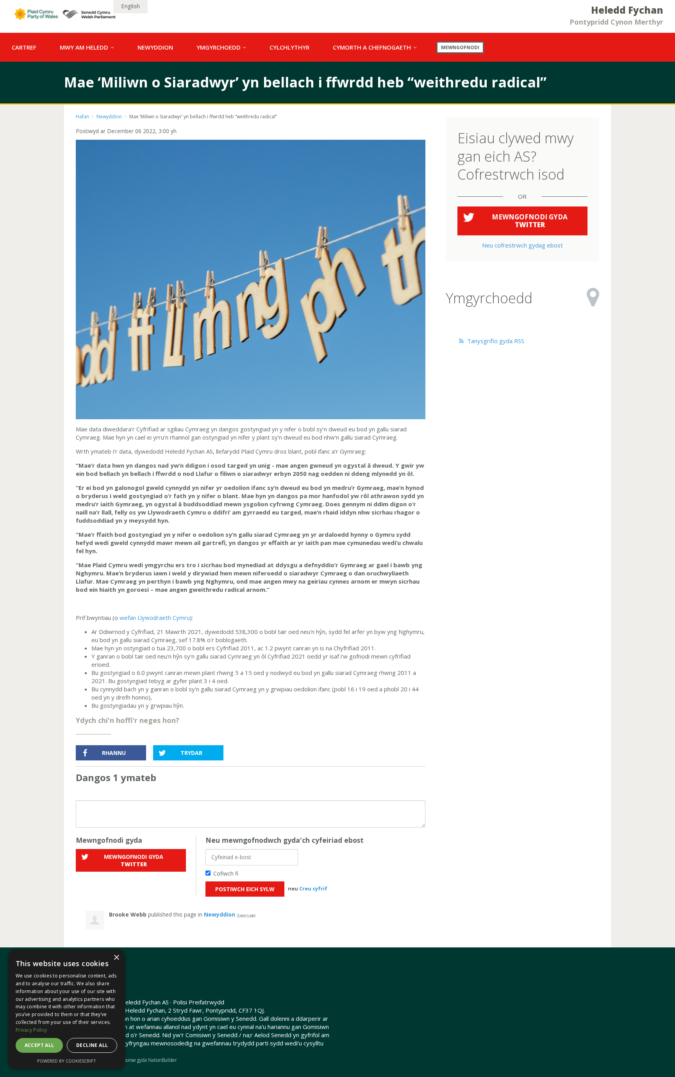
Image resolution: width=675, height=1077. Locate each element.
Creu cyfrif (313, 888)
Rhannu (114, 753)
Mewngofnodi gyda (133, 860)
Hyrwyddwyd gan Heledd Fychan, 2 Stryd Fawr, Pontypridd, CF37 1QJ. (170, 1010)
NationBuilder (162, 1060)
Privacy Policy (31, 1030)
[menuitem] (24, 47)
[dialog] (66, 1009)
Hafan (82, 116)
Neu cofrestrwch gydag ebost (522, 245)
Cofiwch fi (225, 873)
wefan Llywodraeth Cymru (155, 617)
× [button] (116, 958)
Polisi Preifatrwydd (198, 1002)
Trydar (191, 753)
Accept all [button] (39, 1045)
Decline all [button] (92, 1045)
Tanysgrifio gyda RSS (495, 341)
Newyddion (109, 116)
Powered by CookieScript (66, 1061)
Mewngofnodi (460, 47)
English (130, 6)
